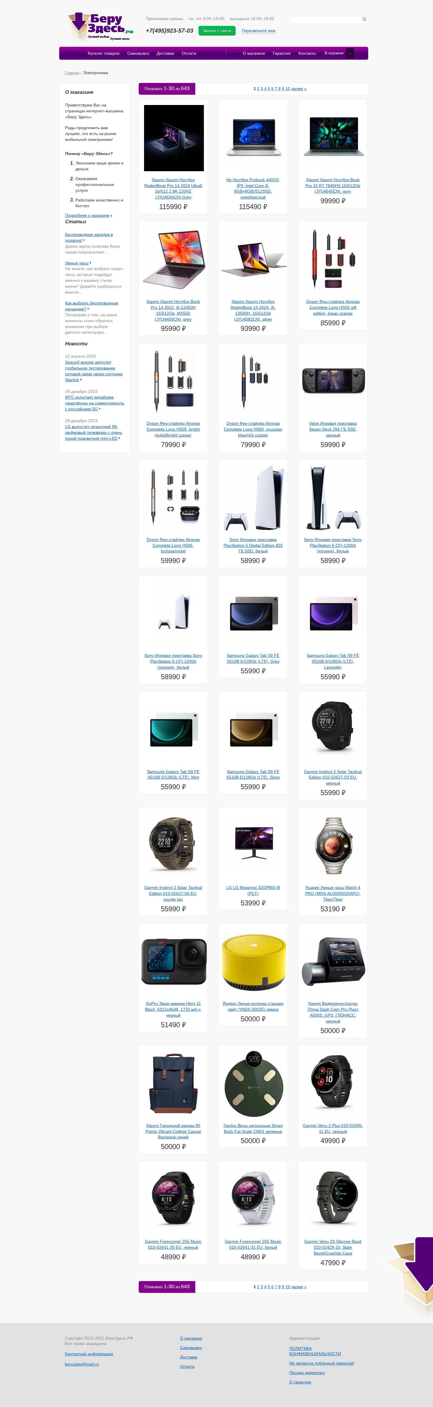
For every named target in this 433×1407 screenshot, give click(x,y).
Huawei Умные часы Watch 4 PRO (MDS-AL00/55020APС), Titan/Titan (333, 893)
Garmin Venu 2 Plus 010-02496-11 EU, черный (333, 1128)
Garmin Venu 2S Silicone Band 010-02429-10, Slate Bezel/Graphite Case (332, 1247)
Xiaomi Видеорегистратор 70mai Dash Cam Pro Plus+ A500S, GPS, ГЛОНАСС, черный (333, 1012)
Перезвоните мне (259, 30)
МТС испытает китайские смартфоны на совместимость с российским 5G (94, 403)
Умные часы (77, 263)
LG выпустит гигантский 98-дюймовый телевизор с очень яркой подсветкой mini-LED (93, 432)
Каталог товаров (103, 53)
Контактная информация (89, 1353)
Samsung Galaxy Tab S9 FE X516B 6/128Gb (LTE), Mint (173, 774)
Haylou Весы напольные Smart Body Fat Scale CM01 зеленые (253, 1128)
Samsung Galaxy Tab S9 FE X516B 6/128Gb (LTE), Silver (253, 774)
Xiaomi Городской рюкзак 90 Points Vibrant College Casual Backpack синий (173, 1131)
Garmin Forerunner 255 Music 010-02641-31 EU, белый (253, 1244)
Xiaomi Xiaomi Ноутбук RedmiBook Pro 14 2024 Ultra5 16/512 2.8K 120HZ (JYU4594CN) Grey (173, 188)
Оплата (189, 53)
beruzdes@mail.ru (82, 1364)
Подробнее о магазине (87, 215)
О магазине (254, 53)
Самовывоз (138, 53)
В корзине (338, 53)
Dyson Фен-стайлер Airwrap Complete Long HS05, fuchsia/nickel (173, 545)
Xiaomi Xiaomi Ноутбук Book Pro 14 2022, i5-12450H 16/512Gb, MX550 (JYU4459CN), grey (173, 310)
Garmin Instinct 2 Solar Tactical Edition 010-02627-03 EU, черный (333, 777)
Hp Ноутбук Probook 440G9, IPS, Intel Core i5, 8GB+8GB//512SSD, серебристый (253, 188)
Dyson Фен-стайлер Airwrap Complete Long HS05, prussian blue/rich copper (253, 429)
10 (287, 88)
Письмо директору (307, 1372)
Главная (72, 73)
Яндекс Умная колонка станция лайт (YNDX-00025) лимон (253, 1006)
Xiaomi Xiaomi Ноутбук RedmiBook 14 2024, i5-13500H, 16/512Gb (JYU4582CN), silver (253, 310)
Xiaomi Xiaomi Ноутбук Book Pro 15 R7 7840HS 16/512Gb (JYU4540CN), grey (332, 185)
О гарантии (300, 1382)
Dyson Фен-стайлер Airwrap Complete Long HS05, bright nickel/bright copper (173, 429)
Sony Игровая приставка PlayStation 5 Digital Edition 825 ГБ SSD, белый (253, 545)
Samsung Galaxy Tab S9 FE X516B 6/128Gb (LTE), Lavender (333, 661)
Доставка (165, 53)
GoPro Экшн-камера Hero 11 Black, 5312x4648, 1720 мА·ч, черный (173, 1009)
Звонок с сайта (217, 30)
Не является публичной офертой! (321, 1363)
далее (297, 88)
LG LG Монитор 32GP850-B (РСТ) (253, 890)
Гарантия (282, 53)
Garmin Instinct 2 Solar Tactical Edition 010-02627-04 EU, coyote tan (173, 893)
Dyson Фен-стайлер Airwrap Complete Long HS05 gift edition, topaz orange (333, 307)
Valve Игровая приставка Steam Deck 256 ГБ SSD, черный (333, 429)
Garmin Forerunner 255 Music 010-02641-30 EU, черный (173, 1244)
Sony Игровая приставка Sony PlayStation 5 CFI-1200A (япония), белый (333, 545)
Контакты (307, 53)
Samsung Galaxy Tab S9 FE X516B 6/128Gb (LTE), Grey (253, 658)
